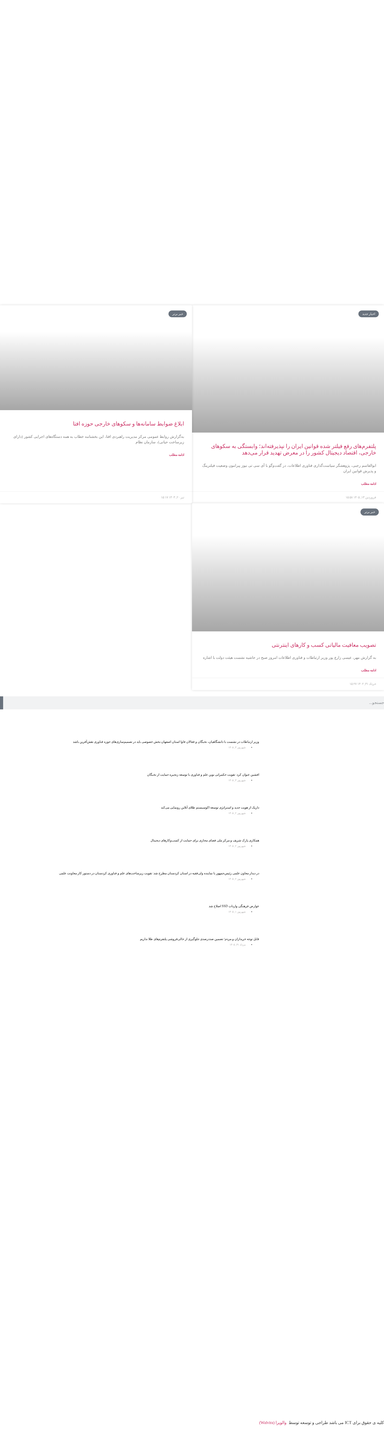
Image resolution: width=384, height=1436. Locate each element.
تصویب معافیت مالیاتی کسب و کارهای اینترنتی (324, 645)
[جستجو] (1, 702)
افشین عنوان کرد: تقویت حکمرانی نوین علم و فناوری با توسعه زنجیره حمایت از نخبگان (203, 774)
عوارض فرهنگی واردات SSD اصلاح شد (234, 906)
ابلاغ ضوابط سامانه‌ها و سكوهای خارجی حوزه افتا (128, 424)
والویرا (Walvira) (273, 1422)
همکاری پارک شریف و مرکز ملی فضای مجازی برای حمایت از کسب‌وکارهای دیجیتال (204, 840)
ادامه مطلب (368, 484)
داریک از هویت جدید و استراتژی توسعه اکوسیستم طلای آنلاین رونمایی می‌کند (210, 807)
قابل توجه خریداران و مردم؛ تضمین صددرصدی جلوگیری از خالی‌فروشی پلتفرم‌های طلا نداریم (199, 939)
